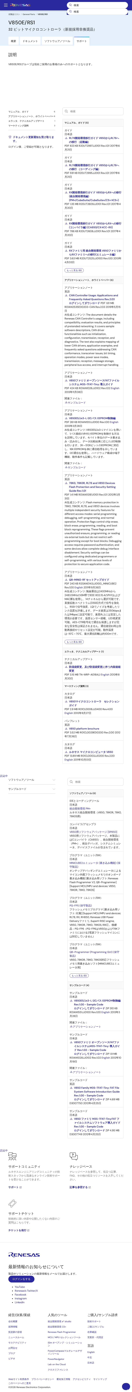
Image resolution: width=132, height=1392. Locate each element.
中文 (89, 1357)
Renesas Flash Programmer (62, 1332)
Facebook (20, 1294)
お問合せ (12, 1347)
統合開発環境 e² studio (59, 1321)
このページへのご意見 (19, 1383)
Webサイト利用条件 (18, 1379)
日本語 (90, 1362)
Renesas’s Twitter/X (26, 1290)
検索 (97, 5)
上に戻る (127, 1389)
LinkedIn (19, 1302)
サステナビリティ (17, 1342)
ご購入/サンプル (95, 1326)
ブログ (11, 1353)
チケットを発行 (17, 1230)
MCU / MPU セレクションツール (64, 1337)
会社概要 (12, 1321)
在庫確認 (91, 1332)
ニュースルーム (16, 1337)
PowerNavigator (56, 1359)
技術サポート (94, 1321)
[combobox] (97, 11)
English (91, 1352)
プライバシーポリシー (43, 1379)
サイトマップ (100, 1379)
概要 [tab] (13, 41)
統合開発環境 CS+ (57, 1326)
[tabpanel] (66, 1198)
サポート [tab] (82, 41)
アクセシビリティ (82, 1379)
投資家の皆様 (15, 1332)
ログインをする (21, 1279)
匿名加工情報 (63, 1379)
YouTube (20, 1287)
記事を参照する (79, 1187)
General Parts (29, 14)
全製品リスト (14, 14)
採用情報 (12, 1326)
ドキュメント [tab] (30, 41)
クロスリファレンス (58, 1369)
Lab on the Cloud (57, 1364)
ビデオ (11, 1358)
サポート (13, 1187)
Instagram (21, 1298)
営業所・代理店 (95, 1337)
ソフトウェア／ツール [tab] (57, 41)
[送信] (70, 11)
